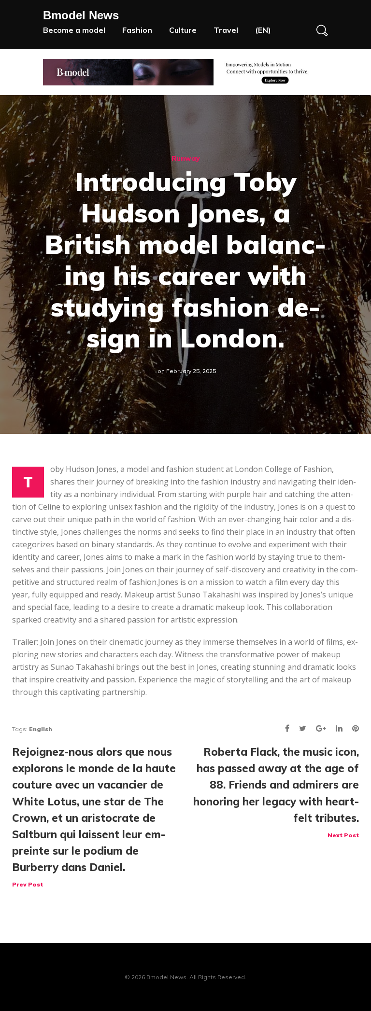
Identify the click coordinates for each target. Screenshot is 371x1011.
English (40, 729)
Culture (183, 30)
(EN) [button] (263, 30)
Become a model (74, 30)
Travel (226, 30)
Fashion (137, 30)
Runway (185, 158)
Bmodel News (81, 15)
